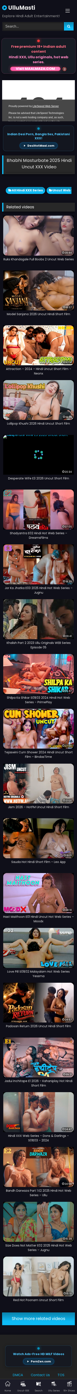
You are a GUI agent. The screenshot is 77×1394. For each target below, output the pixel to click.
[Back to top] (63, 1381)
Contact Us (40, 1375)
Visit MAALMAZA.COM (35, 69)
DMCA (18, 1375)
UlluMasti (21, 8)
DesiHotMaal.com (40, 145)
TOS (61, 1375)
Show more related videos (38, 1319)
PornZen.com (41, 1361)
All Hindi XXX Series (27, 190)
